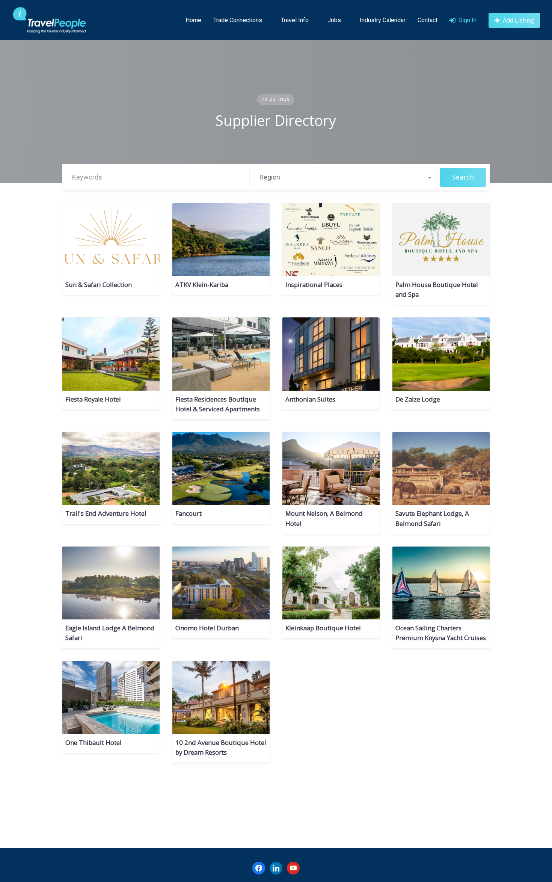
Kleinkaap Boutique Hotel (323, 628)
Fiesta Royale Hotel (93, 399)
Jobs (334, 20)
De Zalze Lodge (417, 399)
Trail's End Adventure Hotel (105, 513)
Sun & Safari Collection (98, 284)
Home (193, 20)
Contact (427, 20)
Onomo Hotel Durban (207, 628)
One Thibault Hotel (93, 742)
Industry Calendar (383, 20)
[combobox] (345, 177)
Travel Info (295, 20)
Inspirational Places (313, 284)
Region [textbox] (269, 177)
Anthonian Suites (310, 399)
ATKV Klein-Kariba (201, 284)
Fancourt (188, 513)
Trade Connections (237, 20)
